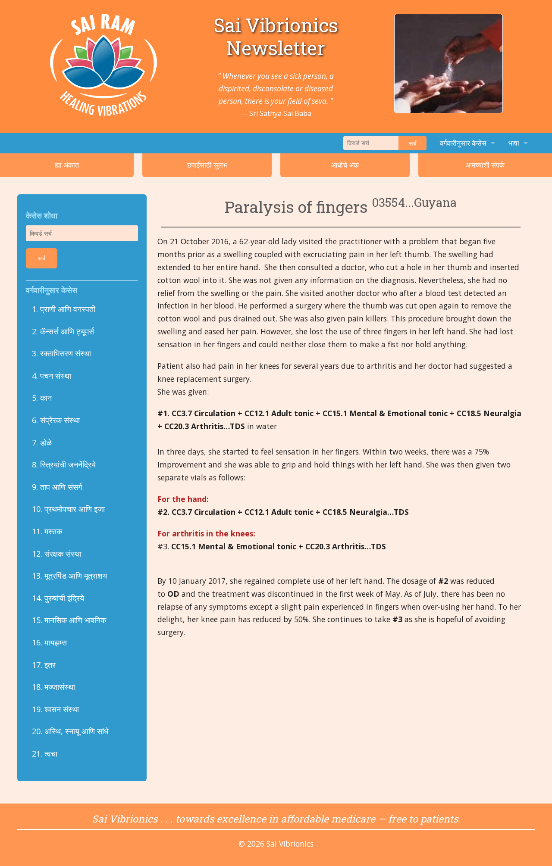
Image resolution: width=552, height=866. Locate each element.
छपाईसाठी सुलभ (207, 165)
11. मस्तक (47, 531)
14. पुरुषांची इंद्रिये (58, 598)
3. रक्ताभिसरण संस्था (61, 353)
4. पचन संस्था (51, 376)
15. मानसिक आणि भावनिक (69, 620)
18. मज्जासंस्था (53, 687)
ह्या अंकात (67, 165)
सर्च (413, 143)
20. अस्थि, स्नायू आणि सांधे (70, 731)
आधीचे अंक (345, 165)
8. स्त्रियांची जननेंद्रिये (64, 464)
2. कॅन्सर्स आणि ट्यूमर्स (63, 331)
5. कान (42, 398)
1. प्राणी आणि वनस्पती (63, 309)
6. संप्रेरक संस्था (56, 420)
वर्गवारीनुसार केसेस (463, 143)
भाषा (513, 143)
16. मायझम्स (49, 642)
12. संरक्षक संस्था (57, 553)
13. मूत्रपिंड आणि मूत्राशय (69, 575)
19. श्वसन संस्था (55, 709)
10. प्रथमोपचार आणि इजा (68, 509)
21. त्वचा (46, 753)
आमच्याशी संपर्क (485, 165)
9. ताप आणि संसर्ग (57, 487)
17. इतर (44, 665)
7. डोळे (42, 442)
